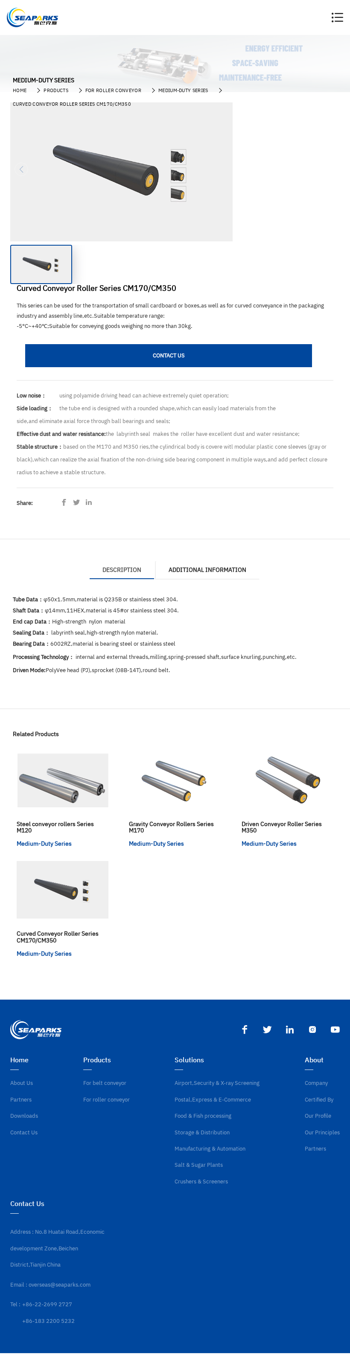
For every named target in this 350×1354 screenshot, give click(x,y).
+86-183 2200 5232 (48, 1321)
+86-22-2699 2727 (47, 1304)
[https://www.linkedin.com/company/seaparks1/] (90, 503)
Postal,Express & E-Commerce (213, 1099)
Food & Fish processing (203, 1115)
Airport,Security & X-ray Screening (217, 1083)
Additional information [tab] (207, 569)
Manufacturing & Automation (210, 1148)
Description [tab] (121, 569)
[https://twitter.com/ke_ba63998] (78, 503)
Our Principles (322, 1132)
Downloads (24, 1115)
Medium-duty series (183, 90)
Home (19, 90)
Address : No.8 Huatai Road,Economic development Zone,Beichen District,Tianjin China (57, 1248)
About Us (21, 1083)
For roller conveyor (113, 90)
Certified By (319, 1099)
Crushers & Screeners (201, 1181)
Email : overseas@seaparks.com (50, 1284)
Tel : (15, 1304)
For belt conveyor (104, 1083)
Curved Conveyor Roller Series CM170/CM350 (72, 104)
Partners (21, 1099)
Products (56, 90)
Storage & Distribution (202, 1132)
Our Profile (318, 1115)
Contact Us (24, 1132)
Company (316, 1083)
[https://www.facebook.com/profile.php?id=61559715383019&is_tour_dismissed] (66, 503)
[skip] (32, 17)
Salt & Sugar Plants (199, 1164)
